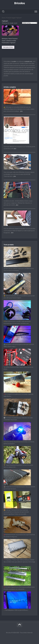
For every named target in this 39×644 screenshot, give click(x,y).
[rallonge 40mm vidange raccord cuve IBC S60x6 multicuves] (17, 319)
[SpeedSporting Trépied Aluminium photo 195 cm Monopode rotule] (17, 463)
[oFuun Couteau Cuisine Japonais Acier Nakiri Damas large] (17, 392)
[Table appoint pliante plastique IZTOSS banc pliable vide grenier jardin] (17, 585)
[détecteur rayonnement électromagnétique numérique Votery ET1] (17, 508)
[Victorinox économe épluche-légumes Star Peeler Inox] (17, 532)
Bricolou (19, 3)
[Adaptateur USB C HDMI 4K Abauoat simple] (17, 608)
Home (3, 17)
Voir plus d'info (8, 47)
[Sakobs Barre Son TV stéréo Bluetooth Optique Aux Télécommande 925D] (17, 266)
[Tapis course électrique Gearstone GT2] (17, 484)
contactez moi (28, 61)
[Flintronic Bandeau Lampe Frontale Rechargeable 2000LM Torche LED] (17, 293)
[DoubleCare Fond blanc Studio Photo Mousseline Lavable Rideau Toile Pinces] (17, 415)
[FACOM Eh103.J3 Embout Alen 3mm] (17, 365)
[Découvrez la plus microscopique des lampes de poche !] (17, 439)
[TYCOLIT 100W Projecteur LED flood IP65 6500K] (17, 558)
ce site (14, 61)
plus (21, 111)
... (21, 298)
